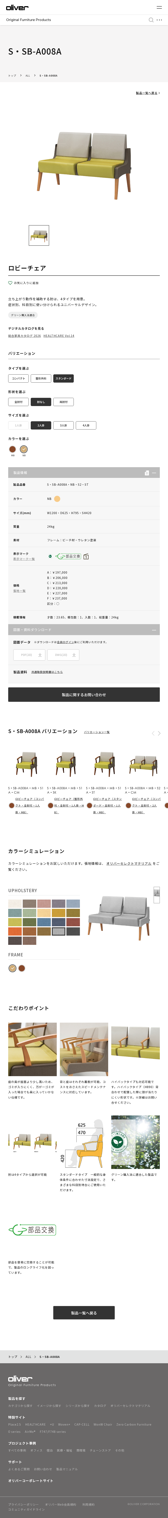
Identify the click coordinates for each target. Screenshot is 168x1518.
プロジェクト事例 (22, 1443)
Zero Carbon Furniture (134, 1424)
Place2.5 (14, 1424)
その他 (119, 1450)
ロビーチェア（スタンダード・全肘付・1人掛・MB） (107, 805)
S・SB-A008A (49, 75)
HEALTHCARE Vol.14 (58, 336)
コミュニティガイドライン (26, 1509)
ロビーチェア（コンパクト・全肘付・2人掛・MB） (146, 805)
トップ (12, 75)
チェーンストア (100, 1450)
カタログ (100, 1406)
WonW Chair (103, 1424)
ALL (28, 75)
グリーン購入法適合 (23, 315)
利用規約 (88, 1504)
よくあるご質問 (19, 1469)
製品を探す (17, 1398)
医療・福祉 (64, 1450)
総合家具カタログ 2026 (24, 336)
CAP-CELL (82, 1424)
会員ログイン (65, 642)
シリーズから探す (78, 1406)
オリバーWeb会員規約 (60, 1504)
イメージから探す (49, 1406)
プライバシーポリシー (23, 1504)
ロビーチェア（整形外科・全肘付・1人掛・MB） (69, 805)
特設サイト (17, 1417)
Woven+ (64, 1424)
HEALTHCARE (35, 1424)
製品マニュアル (67, 1469)
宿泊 (50, 1450)
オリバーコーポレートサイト (30, 1480)
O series (14, 1432)
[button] (152, 473)
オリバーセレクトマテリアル (129, 863)
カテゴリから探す (20, 1406)
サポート (15, 1461)
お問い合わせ (43, 1469)
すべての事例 (17, 1450)
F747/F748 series (53, 1432)
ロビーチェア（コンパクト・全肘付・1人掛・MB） (29, 805)
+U (52, 1424)
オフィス (36, 1450)
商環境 (81, 1450)
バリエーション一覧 (97, 732)
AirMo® (30, 1432)
